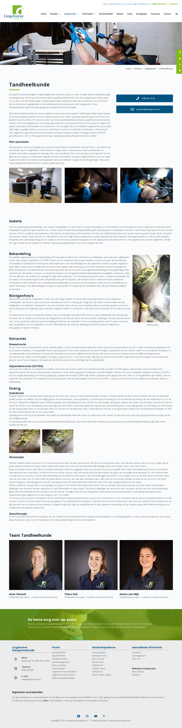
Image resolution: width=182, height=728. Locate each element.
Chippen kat (97, 665)
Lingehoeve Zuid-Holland (63, 674)
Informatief (87, 13)
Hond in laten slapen (101, 674)
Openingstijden (139, 655)
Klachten (136, 674)
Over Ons (136, 658)
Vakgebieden (70, 13)
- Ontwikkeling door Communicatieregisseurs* (110, 720)
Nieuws (120, 13)
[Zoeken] (177, 14)
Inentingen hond (99, 655)
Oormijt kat (97, 671)
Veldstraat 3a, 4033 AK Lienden (35, 660)
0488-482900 (27, 670)
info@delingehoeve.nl (31, 679)
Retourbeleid (138, 671)
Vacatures (155, 13)
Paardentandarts (60, 658)
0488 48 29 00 (158, 3)
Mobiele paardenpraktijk (63, 678)
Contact (173, 3)
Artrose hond (98, 658)
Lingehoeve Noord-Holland (64, 671)
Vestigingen (141, 13)
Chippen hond (98, 668)
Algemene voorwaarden (27, 692)
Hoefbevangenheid (60, 662)
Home (43, 13)
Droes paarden (59, 665)
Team (129, 13)
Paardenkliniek (58, 655)
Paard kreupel (58, 668)
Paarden (54, 13)
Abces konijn (98, 662)
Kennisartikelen (106, 13)
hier (46, 700)
